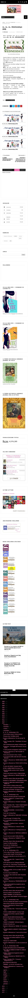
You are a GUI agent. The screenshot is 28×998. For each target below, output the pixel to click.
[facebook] (20, 2)
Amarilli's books (8, 493)
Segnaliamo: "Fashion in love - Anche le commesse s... (13, 824)
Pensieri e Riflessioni (8, 236)
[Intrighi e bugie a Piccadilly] (15, 504)
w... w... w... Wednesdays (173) (11, 732)
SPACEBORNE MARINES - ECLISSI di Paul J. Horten (13, 810)
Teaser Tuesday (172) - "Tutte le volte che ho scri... (15, 909)
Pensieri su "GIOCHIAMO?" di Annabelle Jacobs (15, 780)
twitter (15, 219)
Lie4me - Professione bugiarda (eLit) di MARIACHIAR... (13, 953)
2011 (3, 992)
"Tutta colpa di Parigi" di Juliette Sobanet (14, 852)
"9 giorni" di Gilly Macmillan (10, 843)
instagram (15, 213)
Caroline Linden (10, 466)
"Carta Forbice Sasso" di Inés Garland (12, 734)
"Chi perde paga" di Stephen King (11, 818)
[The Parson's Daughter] (9, 499)
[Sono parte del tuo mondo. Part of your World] (15, 499)
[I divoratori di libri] (7, 508)
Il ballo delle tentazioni (11, 465)
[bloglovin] (26, 2)
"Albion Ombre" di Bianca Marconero (12, 785)
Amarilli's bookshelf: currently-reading (13, 456)
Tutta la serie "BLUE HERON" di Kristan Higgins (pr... (15, 897)
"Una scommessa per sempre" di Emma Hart (14, 744)
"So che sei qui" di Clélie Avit (10, 872)
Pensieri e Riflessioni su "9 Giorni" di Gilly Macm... (13, 827)
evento (20, 236)
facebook (15, 210)
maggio (5, 976)
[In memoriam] (4, 463)
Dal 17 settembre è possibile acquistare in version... (14, 821)
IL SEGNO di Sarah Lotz (9, 924)
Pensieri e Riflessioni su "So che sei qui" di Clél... (14, 738)
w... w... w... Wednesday (10, 22)
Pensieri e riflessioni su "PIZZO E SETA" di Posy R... (15, 763)
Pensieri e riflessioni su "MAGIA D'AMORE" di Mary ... (14, 776)
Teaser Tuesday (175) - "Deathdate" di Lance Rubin (14, 742)
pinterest (15, 217)
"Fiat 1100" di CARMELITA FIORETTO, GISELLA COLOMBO (14, 950)
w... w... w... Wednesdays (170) (11, 899)
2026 (3, 701)
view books (18, 531)
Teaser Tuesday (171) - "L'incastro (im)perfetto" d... (12, 960)
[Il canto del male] (23, 500)
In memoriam (9, 460)
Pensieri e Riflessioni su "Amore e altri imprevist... (13, 906)
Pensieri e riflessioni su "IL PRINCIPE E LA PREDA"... (13, 792)
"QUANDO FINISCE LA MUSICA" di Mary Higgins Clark (15, 930)
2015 (3, 723)
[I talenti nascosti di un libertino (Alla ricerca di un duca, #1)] (4, 500)
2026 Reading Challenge (11, 524)
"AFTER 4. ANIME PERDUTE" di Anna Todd (13, 912)
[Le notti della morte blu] (7, 504)
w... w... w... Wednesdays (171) (11, 850)
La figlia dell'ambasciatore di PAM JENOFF (14, 947)
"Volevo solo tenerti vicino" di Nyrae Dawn (14, 773)
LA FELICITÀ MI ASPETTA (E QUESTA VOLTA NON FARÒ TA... (14, 885)
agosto (5, 970)
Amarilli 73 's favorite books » (19, 511)
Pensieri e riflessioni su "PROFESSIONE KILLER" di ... (15, 881)
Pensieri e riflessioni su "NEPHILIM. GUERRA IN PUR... (15, 833)
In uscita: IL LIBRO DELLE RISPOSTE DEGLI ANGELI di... (13, 783)
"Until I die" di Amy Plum (9, 813)
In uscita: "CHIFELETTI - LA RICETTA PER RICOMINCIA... (13, 799)
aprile (5, 978)
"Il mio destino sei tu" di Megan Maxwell (13, 862)
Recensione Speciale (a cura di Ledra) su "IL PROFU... (14, 856)
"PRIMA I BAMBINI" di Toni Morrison (12, 894)
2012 (3, 990)
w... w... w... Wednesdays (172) (11, 794)
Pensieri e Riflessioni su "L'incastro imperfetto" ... (12, 847)
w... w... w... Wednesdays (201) (10, 123)
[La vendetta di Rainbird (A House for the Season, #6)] (18, 503)
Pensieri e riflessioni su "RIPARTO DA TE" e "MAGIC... (14, 956)
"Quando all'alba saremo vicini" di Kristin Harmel (13, 770)
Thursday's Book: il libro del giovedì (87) (13, 890)
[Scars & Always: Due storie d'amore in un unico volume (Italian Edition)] (7, 499)
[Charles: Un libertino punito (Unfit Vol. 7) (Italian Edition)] (4, 508)
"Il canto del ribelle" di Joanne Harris (12, 766)
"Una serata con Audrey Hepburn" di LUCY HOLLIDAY (14, 938)
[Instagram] (18, 2)
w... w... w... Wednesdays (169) (11, 945)
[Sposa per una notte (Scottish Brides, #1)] (12, 508)
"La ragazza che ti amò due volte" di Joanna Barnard (14, 875)
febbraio (5, 981)
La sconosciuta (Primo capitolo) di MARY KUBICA (13, 914)
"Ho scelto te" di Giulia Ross (10, 845)
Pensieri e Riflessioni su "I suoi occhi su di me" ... (15, 933)
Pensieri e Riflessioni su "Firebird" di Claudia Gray (14, 802)
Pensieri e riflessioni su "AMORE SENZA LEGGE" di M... (15, 760)
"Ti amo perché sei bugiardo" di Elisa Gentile (14, 749)
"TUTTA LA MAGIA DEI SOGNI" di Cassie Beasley (15, 901)
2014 (3, 986)
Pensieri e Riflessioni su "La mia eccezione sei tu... (15, 943)
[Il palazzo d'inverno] (4, 504)
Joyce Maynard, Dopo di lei (10, 962)
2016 (3, 721)
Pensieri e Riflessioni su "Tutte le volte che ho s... (15, 867)
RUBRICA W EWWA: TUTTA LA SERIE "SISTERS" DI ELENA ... (14, 870)
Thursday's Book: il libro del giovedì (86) (13, 935)
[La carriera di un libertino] (9, 508)
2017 (3, 719)
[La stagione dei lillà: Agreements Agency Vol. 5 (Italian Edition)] (12, 504)
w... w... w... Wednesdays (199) (10, 149)
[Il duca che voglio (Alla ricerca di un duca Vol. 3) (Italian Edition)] (4, 474)
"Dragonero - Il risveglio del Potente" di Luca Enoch (14, 747)
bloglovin (15, 207)
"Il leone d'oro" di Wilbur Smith (11, 736)
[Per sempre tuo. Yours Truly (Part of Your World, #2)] (21, 499)
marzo (5, 979)
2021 (3, 711)
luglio (5, 972)
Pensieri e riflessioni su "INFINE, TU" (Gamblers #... (15, 926)
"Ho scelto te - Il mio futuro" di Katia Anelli (14, 864)
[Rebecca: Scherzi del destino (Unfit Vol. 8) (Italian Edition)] (21, 504)
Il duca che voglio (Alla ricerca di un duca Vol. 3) (12, 471)
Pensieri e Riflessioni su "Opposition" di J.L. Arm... (14, 888)
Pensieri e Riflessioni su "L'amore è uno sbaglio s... (13, 967)
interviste (6, 241)
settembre (6, 730)
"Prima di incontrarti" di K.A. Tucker (12, 754)
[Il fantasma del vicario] (9, 504)
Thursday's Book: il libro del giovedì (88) (13, 841)
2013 (3, 988)
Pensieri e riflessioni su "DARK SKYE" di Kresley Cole (15, 815)
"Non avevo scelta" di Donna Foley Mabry (13, 787)
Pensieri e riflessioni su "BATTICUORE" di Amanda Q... (13, 752)
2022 (3, 709)
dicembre (6, 724)
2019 (3, 715)
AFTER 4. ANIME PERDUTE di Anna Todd (13, 768)
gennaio (5, 983)
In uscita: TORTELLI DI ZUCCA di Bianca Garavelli (13, 878)
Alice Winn (9, 461)
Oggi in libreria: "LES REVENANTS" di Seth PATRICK (13, 807)
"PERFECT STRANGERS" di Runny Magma (13, 922)
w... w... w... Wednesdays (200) (10, 136)
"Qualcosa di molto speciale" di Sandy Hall (14, 796)
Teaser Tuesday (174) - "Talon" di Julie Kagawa (15, 805)
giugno (5, 974)
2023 (3, 707)
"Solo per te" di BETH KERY (10, 940)
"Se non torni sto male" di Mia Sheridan (13, 836)
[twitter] (22, 2)
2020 (3, 713)
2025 (3, 703)
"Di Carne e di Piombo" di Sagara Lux (12, 789)
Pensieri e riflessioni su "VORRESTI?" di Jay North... (14, 838)
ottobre (5, 728)
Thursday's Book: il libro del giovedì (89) (13, 778)
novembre (6, 726)
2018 (3, 717)
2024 (3, 705)
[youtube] (24, 2)
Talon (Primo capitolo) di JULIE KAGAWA (13, 903)
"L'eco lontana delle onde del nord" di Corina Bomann (14, 757)
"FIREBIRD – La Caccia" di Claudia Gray (12, 964)
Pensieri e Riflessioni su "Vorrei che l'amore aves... (14, 919)
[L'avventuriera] (23, 503)
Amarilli (9, 526)
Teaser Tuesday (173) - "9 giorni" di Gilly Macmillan (13, 860)
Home (3, 22)
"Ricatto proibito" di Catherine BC (11, 892)
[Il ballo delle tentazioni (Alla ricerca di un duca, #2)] (4, 469)
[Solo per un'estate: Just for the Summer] (18, 500)
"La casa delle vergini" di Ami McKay (12, 854)
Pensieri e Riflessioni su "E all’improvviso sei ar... (14, 830)
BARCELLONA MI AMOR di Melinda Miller (13, 917)
